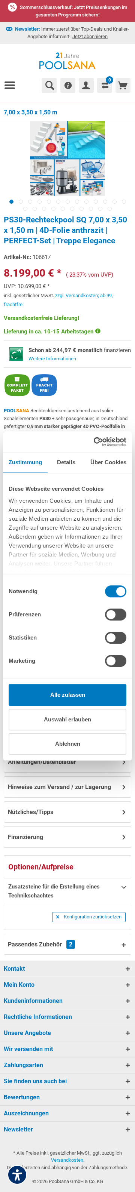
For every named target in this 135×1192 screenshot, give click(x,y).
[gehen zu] (13, 85)
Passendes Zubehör (40, 944)
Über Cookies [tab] (108, 462)
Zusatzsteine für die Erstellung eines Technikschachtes (54, 891)
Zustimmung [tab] (25, 462)
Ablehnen (67, 743)
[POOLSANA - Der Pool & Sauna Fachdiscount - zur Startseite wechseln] (67, 61)
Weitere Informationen (52, 358)
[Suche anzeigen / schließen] (49, 85)
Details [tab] (66, 462)
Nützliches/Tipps (30, 812)
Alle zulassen (67, 695)
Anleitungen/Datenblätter (42, 762)
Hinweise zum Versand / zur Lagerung (59, 787)
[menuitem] (13, 85)
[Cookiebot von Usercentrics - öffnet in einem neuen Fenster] (95, 442)
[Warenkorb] (123, 85)
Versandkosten (67, 1160)
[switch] (115, 614)
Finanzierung (25, 837)
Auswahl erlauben (67, 719)
